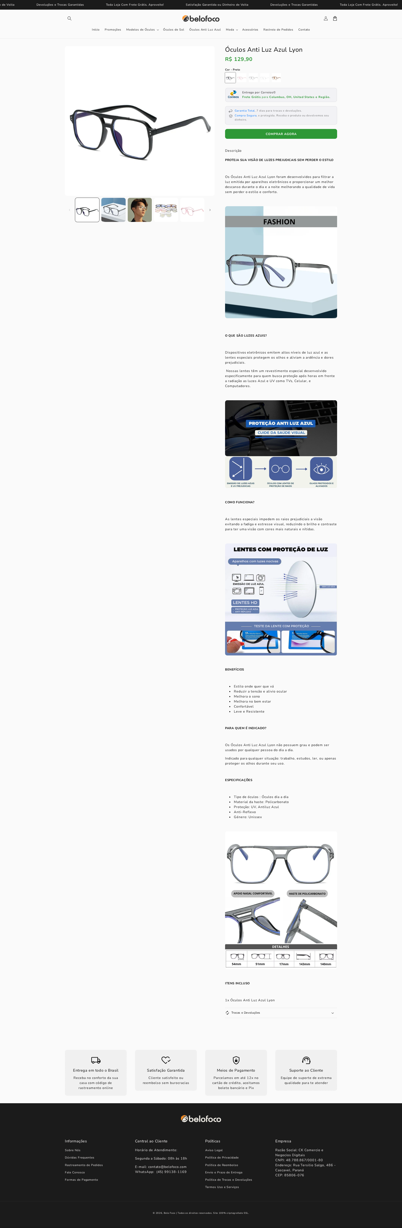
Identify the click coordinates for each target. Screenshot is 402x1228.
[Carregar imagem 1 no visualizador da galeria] (87, 210)
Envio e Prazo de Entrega (223, 1172)
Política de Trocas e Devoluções (228, 1180)
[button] (69, 18)
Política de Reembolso (221, 1165)
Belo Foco (169, 1213)
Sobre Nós (73, 1150)
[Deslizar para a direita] (210, 210)
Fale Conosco (75, 1172)
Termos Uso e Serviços (222, 1187)
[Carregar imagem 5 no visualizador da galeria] (192, 210)
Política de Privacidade (222, 1158)
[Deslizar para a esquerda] (69, 210)
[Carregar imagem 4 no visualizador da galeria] (166, 210)
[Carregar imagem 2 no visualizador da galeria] (113, 210)
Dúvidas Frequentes (79, 1158)
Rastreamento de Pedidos (84, 1165)
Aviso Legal (214, 1150)
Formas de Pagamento (81, 1180)
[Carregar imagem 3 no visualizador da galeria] (140, 210)
